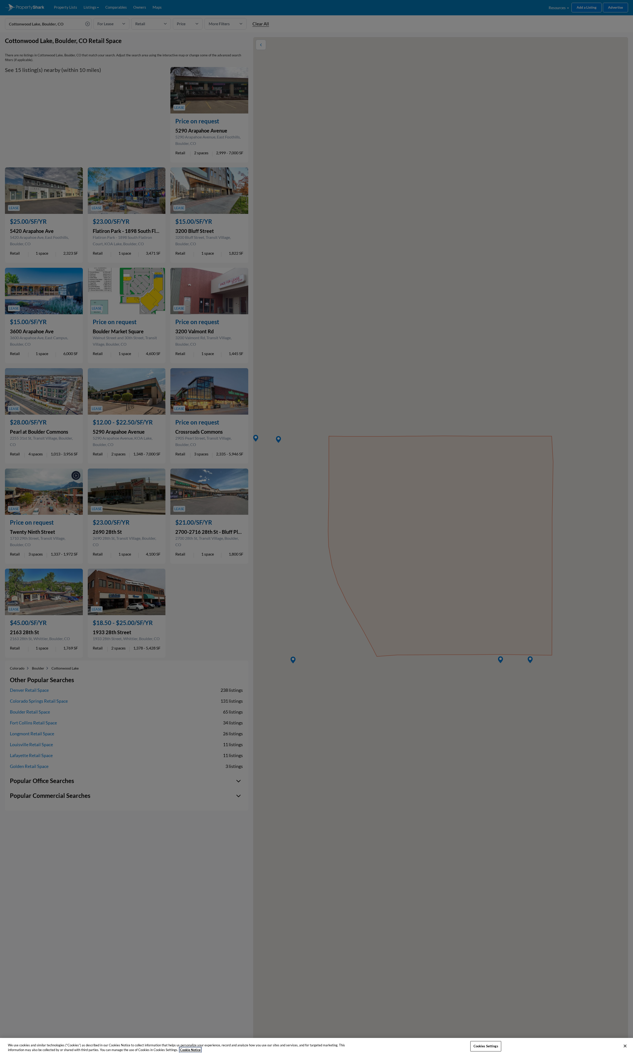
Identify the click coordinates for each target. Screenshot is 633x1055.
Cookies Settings (486, 1046)
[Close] (625, 1046)
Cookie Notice (190, 1050)
